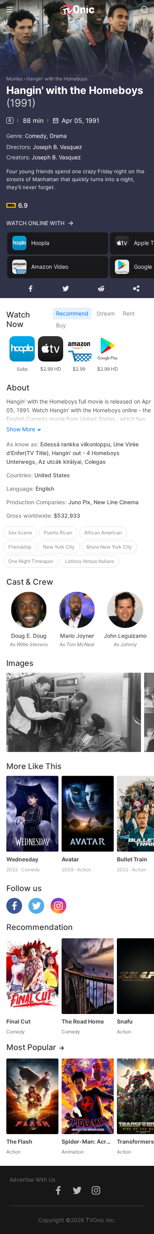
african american (103, 533)
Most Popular (31, 1047)
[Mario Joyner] (77, 609)
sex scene (20, 533)
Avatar (70, 859)
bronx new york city (109, 547)
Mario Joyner (77, 635)
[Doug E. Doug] (29, 609)
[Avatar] (88, 813)
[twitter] (36, 911)
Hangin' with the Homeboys (56, 79)
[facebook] (14, 911)
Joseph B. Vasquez (57, 146)
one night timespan (30, 561)
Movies (14, 79)
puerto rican (58, 533)
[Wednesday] (32, 813)
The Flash (19, 1141)
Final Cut (18, 1021)
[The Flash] (32, 1096)
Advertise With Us (32, 1179)
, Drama (57, 135)
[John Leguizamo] (125, 609)
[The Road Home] (88, 976)
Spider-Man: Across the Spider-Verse (88, 1141)
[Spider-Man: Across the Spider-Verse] (88, 1096)
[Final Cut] (32, 976)
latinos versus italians (89, 561)
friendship (19, 547)
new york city (59, 547)
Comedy (36, 135)
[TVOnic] (77, 9)
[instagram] (58, 911)
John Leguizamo (125, 635)
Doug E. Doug (29, 635)
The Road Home (83, 1021)
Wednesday (22, 859)
